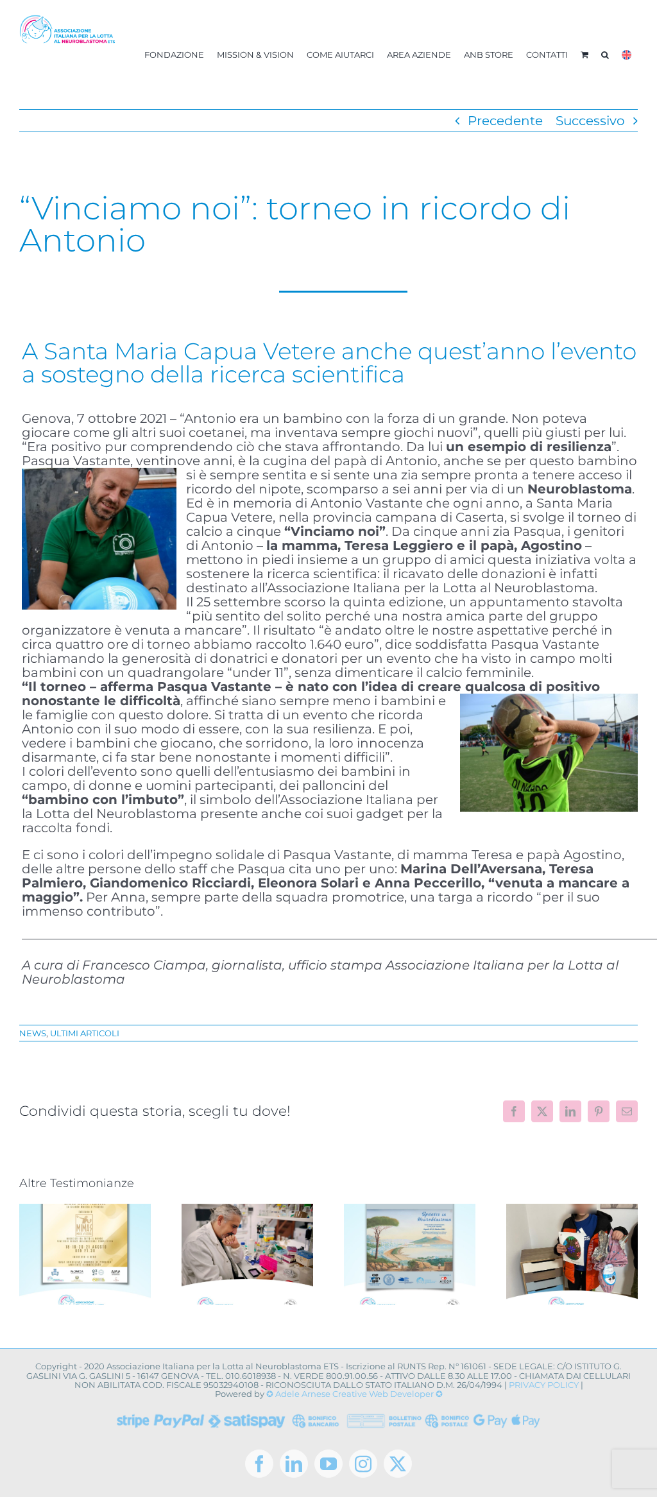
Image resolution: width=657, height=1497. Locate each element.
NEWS (32, 1033)
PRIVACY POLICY (544, 1385)
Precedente (505, 120)
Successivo (590, 120)
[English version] (626, 54)
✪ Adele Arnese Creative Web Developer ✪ (354, 1394)
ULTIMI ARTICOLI (84, 1033)
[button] (605, 54)
